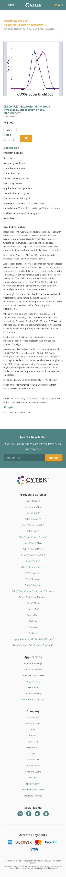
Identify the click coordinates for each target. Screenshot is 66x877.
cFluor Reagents (33, 579)
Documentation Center (33, 789)
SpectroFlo (33, 609)
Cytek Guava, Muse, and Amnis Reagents (33, 591)
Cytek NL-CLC (33, 561)
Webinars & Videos (33, 795)
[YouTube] (46, 813)
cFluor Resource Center (33, 567)
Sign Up (53, 458)
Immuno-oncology (33, 663)
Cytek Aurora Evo (33, 507)
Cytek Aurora (33, 513)
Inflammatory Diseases (33, 675)
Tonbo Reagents (33, 585)
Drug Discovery (33, 681)
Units (7, 135)
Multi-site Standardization (33, 699)
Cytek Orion (33, 531)
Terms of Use (33, 759)
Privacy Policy (33, 765)
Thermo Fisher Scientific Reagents (23, 25)
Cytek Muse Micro (33, 543)
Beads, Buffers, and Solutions (33, 597)
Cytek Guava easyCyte (33, 555)
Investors (33, 777)
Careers (33, 735)
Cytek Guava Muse (33, 549)
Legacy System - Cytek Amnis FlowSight (33, 645)
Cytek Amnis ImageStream (33, 537)
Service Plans (33, 615)
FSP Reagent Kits (33, 573)
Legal (33, 753)
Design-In (33, 633)
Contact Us (33, 741)
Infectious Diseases (33, 669)
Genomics (33, 687)
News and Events (33, 771)
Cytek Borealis (33, 501)
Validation (33, 627)
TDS (18, 218)
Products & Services (15, 21)
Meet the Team (33, 723)
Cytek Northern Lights (33, 525)
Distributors (33, 747)
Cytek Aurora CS (33, 519)
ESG (33, 729)
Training (33, 621)
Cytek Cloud (33, 603)
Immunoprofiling (33, 693)
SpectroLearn (33, 783)
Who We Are (33, 717)
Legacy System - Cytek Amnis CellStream (33, 639)
